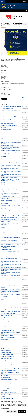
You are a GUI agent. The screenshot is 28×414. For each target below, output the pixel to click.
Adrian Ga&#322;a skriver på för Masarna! (9, 364)
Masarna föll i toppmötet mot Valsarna (8, 211)
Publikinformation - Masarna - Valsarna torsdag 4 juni (11, 110)
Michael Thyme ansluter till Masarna (7, 356)
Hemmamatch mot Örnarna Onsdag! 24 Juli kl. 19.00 (11, 301)
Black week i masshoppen (6, 352)
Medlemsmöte (3, 346)
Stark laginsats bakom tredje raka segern (9, 217)
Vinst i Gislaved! (4, 317)
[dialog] (14, 406)
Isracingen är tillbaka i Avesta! (6, 256)
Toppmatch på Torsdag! (5, 198)
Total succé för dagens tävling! (7, 136)
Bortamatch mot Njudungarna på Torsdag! (9, 200)
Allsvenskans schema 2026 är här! (7, 145)
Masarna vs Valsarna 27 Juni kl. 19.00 (8, 313)
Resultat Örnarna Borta (5, 127)
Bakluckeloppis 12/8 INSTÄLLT (7, 377)
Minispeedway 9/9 (4, 281)
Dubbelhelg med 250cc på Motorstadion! (9, 177)
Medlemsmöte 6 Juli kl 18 (6, 381)
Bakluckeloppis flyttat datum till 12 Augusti (9, 379)
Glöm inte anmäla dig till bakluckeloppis (8, 392)
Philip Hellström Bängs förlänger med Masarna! (10, 277)
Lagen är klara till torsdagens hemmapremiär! (9, 231)
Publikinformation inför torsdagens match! (9, 189)
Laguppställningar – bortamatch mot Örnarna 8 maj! (11, 235)
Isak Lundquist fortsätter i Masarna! (7, 358)
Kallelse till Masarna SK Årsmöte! (7, 335)
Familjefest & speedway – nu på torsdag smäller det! (11, 215)
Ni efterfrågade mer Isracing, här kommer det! (9, 135)
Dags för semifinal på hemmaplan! (7, 191)
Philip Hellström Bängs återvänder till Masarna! (10, 368)
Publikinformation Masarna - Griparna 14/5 (9, 125)
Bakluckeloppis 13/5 (5, 388)
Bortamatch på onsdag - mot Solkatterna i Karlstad (10, 205)
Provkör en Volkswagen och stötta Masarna (9, 344)
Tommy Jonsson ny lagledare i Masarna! (8, 370)
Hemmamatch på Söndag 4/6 (6, 383)
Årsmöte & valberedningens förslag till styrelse (10, 253)
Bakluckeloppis (4, 386)
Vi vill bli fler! (3, 319)
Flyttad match (3, 309)
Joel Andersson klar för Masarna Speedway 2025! (10, 275)
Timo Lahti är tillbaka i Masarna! (7, 354)
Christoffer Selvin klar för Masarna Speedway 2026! (11, 150)
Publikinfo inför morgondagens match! (8, 229)
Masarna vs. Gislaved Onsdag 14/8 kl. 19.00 (9, 285)
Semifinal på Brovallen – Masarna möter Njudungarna (11, 106)
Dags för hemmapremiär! (5, 324)
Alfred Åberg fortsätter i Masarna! (7, 348)
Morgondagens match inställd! (7, 305)
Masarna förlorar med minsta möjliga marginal (10, 187)
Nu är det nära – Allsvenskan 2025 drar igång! (9, 240)
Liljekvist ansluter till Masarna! (6, 366)
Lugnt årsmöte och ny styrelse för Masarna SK (10, 251)
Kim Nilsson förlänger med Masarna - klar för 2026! (10, 160)
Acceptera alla (22, 411)
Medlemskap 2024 (4, 375)
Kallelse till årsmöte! (4, 339)
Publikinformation (4, 138)
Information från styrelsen (6, 249)
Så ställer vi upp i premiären (6, 129)
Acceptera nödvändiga (11, 411)
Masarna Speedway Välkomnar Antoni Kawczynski (10, 294)
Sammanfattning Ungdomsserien (7, 321)
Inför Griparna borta (4, 296)
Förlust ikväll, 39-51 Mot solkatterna (7, 323)
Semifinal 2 (3, 182)
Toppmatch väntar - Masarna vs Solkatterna (9, 219)
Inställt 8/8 (3, 287)
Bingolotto (3, 396)
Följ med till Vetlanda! (5, 186)
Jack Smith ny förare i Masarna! (7, 343)
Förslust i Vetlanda (4, 326)
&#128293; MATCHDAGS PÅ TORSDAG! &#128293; (10, 289)
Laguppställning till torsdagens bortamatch (9, 121)
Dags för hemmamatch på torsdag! (7, 119)
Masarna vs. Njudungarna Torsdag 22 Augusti (9, 283)
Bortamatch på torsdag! (5, 221)
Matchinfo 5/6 (3, 213)
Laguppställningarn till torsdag (7, 108)
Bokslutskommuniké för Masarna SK (8, 337)
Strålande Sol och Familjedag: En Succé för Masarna (11, 311)
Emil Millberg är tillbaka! (5, 360)
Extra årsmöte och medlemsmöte (7, 398)
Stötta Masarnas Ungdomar (6, 394)
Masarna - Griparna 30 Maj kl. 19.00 (7, 315)
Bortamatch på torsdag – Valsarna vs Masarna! (10, 210)
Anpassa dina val (5, 408)
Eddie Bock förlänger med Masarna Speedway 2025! (11, 267)
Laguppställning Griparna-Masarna (7, 196)
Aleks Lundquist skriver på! (6, 350)
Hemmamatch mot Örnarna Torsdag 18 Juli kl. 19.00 (11, 307)
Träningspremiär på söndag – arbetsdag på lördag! (11, 244)
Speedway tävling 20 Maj (5, 384)
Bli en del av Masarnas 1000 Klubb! (7, 330)
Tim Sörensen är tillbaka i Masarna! (7, 341)
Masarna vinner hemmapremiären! (7, 123)
